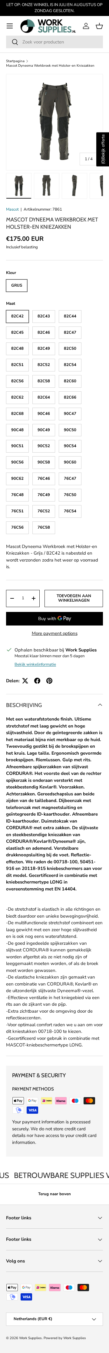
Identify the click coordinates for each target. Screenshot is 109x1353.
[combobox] (54, 42)
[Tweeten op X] (25, 681)
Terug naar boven (54, 1194)
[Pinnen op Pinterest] (49, 681)
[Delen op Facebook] (37, 681)
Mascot (12, 209)
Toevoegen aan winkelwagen (74, 598)
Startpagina (15, 61)
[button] (99, 26)
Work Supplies (30, 1338)
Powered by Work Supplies (65, 1338)
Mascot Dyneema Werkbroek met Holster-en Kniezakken (50, 65)
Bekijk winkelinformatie (35, 664)
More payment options (55, 633)
